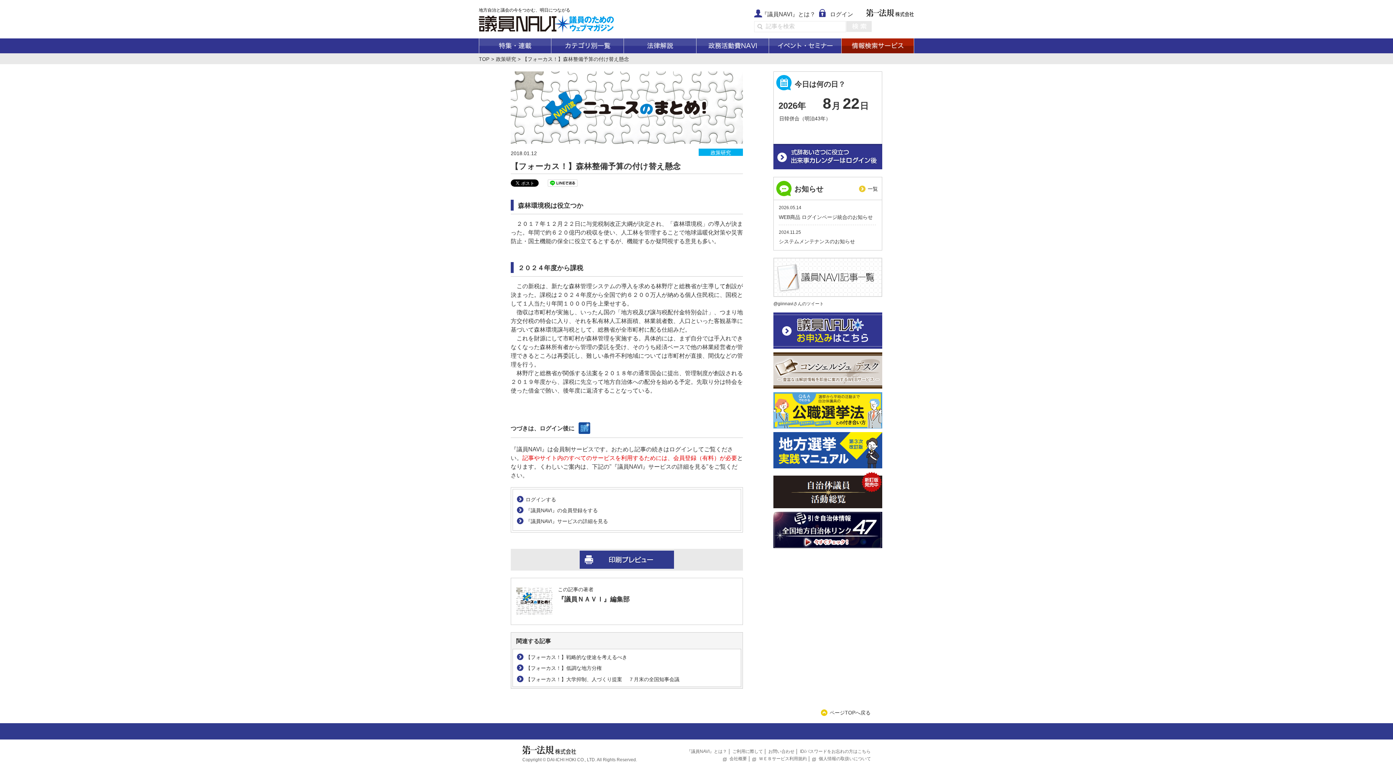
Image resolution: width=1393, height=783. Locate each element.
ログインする (541, 499)
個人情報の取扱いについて (845, 758)
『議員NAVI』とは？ (788, 14)
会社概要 (738, 758)
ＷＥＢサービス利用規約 (783, 758)
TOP (484, 59)
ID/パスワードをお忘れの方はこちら (835, 751)
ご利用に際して (747, 751)
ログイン (841, 14)
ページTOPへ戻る (850, 713)
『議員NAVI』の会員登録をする (562, 510)
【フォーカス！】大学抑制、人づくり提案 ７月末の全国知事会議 (602, 679)
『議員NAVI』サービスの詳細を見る (567, 521)
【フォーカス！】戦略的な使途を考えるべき (576, 657)
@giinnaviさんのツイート (798, 303)
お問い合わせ (781, 751)
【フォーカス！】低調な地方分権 (564, 668)
